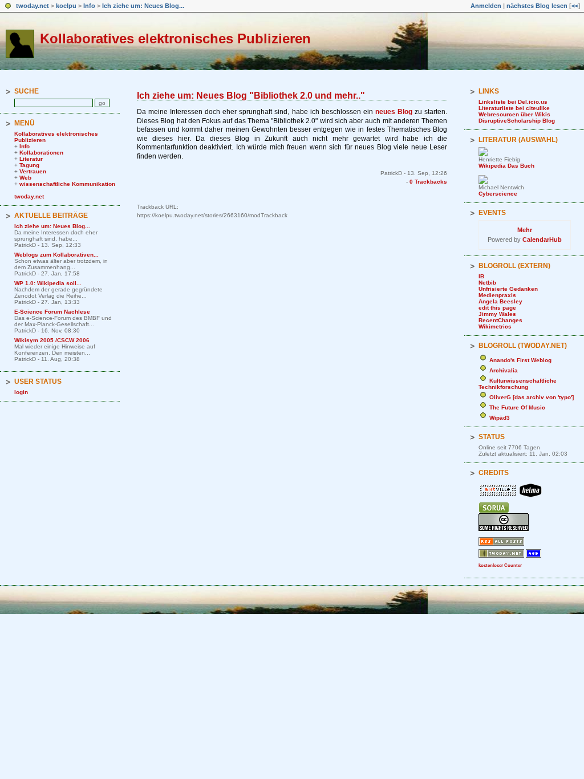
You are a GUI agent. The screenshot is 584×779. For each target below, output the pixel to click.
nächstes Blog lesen (536, 5)
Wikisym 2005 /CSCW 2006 (52, 340)
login (21, 392)
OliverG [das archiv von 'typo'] (531, 397)
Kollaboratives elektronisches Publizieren (175, 38)
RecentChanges (500, 320)
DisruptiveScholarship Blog (516, 120)
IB (481, 276)
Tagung (29, 165)
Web (25, 178)
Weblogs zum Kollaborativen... (56, 254)
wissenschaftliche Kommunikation (67, 184)
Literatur (31, 159)
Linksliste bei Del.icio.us (513, 102)
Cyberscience (497, 193)
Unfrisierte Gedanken (508, 289)
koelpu (66, 5)
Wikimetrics (495, 326)
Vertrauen (32, 171)
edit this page (497, 308)
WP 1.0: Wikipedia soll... (48, 283)
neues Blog (393, 112)
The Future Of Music (517, 407)
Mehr (524, 229)
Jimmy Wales (497, 314)
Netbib (487, 282)
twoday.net (32, 5)
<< (574, 5)
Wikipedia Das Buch (506, 166)
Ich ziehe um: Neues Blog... (143, 5)
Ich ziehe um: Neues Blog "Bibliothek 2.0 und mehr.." (251, 95)
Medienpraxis (497, 295)
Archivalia (503, 370)
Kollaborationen (41, 152)
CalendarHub (542, 239)
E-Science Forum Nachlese (52, 312)
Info (89, 5)
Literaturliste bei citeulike (514, 108)
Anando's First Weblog (520, 360)
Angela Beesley (500, 301)
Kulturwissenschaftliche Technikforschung (517, 384)
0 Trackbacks (428, 181)
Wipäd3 (499, 418)
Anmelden (486, 5)
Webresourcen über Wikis (514, 114)
